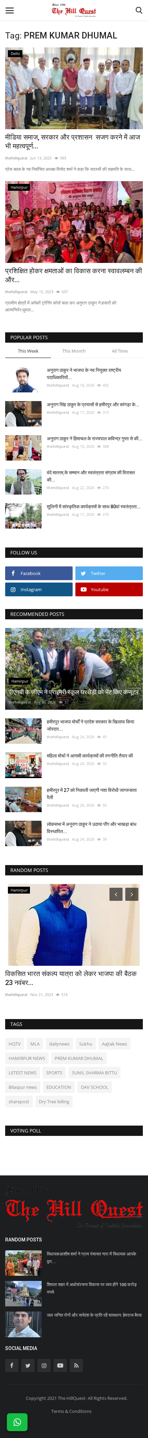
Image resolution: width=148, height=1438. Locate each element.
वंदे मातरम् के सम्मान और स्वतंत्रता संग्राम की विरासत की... (91, 476)
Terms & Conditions (71, 1411)
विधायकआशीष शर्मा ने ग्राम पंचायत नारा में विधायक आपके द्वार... (91, 1257)
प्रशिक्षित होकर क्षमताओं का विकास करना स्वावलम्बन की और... (73, 275)
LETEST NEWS (22, 1073)
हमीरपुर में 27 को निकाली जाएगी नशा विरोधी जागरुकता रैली (92, 793)
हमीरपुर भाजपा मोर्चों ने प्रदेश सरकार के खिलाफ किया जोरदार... (90, 725)
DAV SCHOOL (94, 1087)
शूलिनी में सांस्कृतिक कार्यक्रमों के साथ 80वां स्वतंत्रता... (94, 506)
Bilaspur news (23, 1087)
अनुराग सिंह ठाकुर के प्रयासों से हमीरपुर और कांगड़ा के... (93, 404)
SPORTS (54, 1073)
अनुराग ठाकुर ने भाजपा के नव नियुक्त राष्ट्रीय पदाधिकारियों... (84, 373)
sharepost (19, 1101)
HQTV (15, 1044)
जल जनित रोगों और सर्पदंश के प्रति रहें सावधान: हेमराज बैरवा (94, 1315)
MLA (35, 1044)
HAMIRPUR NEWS (27, 1058)
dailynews (59, 1044)
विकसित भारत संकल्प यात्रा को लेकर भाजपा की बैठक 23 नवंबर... (71, 978)
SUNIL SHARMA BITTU (94, 1073)
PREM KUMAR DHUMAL (79, 1058)
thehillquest (16, 158)
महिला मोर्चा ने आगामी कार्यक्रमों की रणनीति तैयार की (90, 756)
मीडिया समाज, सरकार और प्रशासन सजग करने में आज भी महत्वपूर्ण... (72, 141)
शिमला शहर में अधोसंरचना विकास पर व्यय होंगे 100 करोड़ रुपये (92, 1288)
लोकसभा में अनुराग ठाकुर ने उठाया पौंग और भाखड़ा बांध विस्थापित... (91, 827)
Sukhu (85, 1044)
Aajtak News (114, 1044)
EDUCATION (58, 1087)
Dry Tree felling (54, 1101)
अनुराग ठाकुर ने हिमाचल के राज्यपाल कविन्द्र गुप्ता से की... (94, 438)
